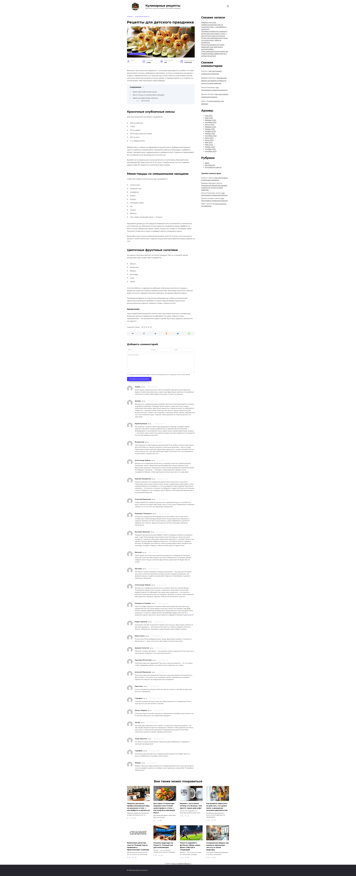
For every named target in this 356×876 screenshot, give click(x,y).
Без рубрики (210, 165)
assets (207, 163)
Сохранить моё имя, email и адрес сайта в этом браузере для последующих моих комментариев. (159, 374)
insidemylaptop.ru (184, 863)
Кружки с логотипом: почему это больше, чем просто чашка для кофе (191, 805)
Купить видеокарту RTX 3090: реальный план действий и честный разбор (212, 47)
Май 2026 (208, 116)
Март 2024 (209, 145)
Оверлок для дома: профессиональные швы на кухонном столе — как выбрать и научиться (138, 806)
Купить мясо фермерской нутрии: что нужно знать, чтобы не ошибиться (214, 40)
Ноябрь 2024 (210, 133)
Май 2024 (208, 142)
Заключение (145, 101)
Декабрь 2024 (210, 131)
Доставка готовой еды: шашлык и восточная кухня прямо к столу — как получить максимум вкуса (214, 34)
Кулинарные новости (137, 53)
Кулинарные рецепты (162, 5)
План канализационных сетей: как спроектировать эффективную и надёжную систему (214, 54)
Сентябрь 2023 (210, 151)
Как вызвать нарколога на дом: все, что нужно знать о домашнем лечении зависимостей (216, 806)
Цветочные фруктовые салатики (145, 98)
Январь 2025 (210, 129)
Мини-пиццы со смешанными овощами (148, 95)
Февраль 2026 (210, 120)
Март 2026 (209, 118)
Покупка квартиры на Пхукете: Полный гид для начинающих (163, 845)
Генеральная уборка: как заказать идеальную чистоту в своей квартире (214, 80)
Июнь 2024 (209, 140)
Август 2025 (209, 124)
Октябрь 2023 (210, 149)
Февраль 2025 (210, 127)
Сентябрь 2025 (210, 122)
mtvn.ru (174, 863)
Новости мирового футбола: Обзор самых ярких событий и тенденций (190, 846)
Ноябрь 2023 (210, 147)
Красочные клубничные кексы (145, 92)
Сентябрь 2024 (210, 136)
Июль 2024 (209, 138)
